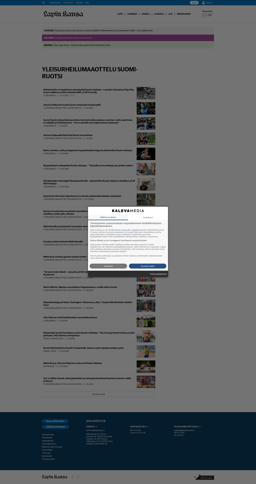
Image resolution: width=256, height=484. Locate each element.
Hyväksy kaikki (148, 266)
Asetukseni (148, 217)
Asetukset (108, 266)
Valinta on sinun (108, 217)
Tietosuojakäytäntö (158, 274)
